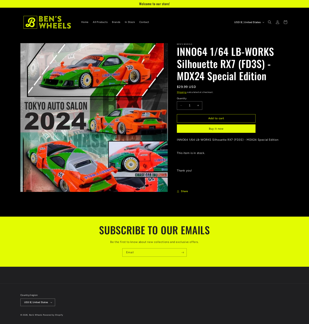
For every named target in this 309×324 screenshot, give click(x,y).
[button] (270, 22)
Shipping (182, 92)
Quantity (182, 98)
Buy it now (216, 128)
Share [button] (184, 191)
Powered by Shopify (53, 315)
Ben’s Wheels (35, 315)
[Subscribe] (183, 252)
